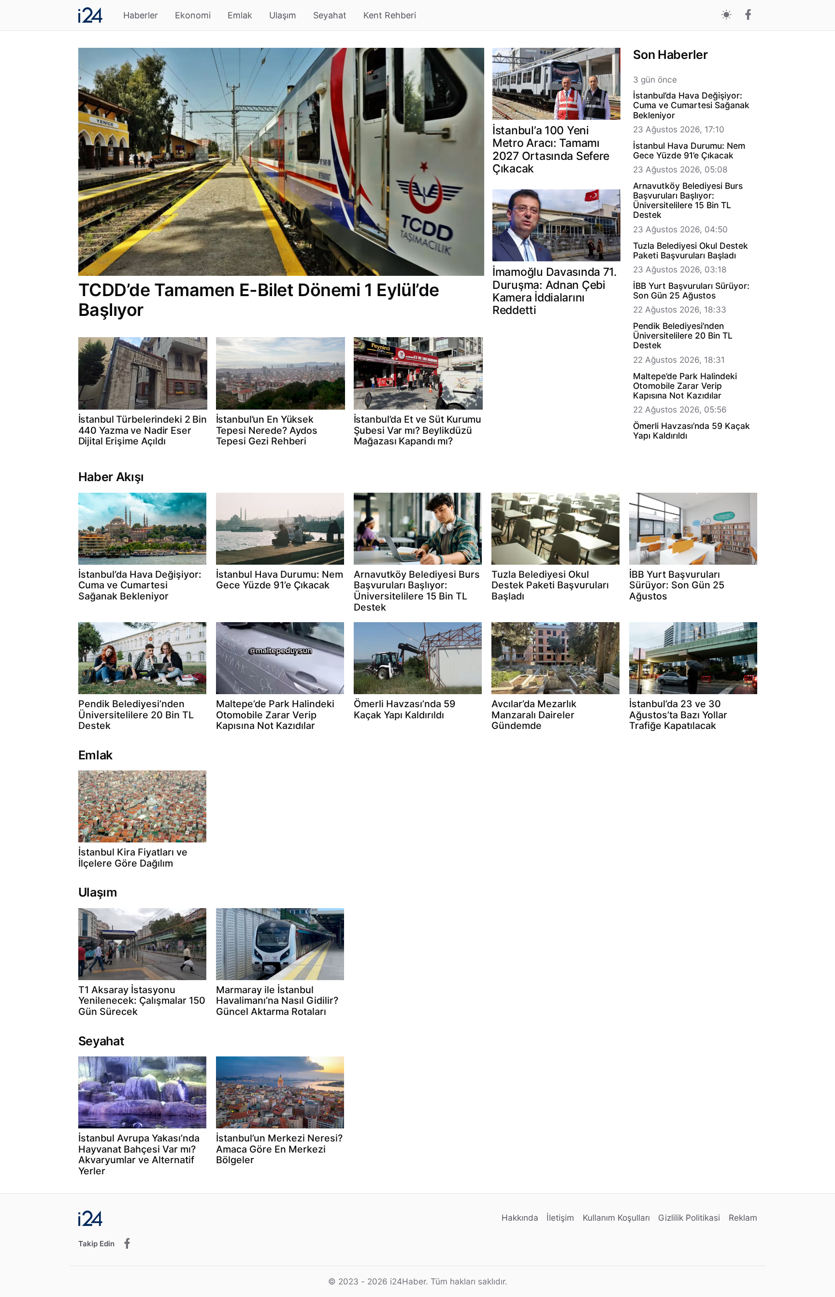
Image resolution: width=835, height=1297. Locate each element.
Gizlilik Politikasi (689, 1217)
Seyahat (329, 15)
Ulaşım (282, 15)
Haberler (140, 15)
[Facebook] (748, 15)
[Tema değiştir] (726, 15)
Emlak (240, 15)
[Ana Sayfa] (90, 15)
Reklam (743, 1217)
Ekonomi (193, 15)
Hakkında (520, 1217)
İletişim (560, 1217)
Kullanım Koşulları (616, 1217)
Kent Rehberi (389, 15)
